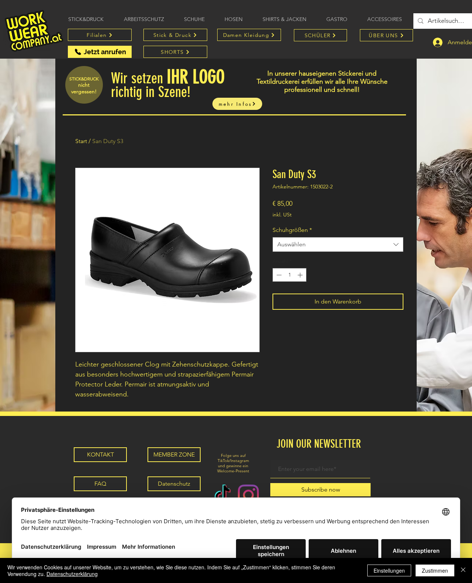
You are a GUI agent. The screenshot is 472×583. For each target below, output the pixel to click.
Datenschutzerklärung (72, 573)
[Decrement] (278, 274)
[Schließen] (463, 570)
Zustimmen (435, 570)
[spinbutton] (289, 274)
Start (81, 141)
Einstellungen (389, 570)
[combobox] (338, 244)
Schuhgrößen (292, 229)
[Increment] (300, 274)
